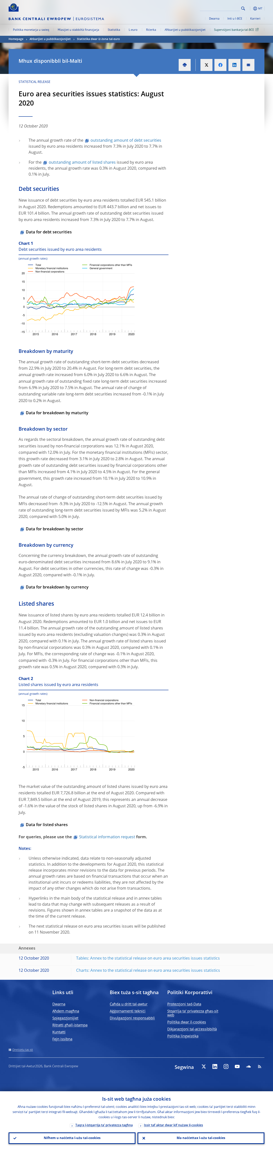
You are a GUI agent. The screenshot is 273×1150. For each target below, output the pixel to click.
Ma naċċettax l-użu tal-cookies (201, 1138)
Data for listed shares (47, 825)
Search (243, 8)
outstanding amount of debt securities (126, 141)
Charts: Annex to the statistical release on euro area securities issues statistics (148, 971)
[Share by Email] (248, 65)
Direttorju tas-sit (22, 1049)
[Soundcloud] (248, 1066)
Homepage (16, 39)
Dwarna (214, 18)
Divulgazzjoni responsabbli (132, 1018)
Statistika (114, 30)
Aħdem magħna (65, 1011)
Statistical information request (107, 837)
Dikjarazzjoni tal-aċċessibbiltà (192, 1029)
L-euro (133, 30)
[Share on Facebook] (220, 65)
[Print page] (185, 65)
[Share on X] (206, 65)
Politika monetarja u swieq (31, 30)
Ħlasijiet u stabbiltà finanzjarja (78, 30)
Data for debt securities (49, 232)
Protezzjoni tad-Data (184, 1004)
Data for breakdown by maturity (57, 413)
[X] (203, 1066)
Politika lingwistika (182, 1036)
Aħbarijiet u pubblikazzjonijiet (185, 30)
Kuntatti (59, 1032)
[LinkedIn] (215, 1066)
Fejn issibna (62, 1039)
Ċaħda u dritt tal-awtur (128, 1004)
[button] (250, 8)
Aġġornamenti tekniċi (127, 1011)
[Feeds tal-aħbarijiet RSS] (259, 1066)
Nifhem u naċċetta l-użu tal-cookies (72, 1138)
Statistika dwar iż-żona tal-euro (98, 39)
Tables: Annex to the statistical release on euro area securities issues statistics (148, 959)
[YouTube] (237, 1066)
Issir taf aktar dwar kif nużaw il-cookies (173, 1125)
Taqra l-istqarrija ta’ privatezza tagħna (104, 1125)
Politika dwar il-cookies (186, 1022)
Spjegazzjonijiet (65, 1018)
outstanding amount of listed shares (82, 163)
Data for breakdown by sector (54, 529)
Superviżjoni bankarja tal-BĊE (234, 30)
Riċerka (151, 30)
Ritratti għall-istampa (70, 1025)
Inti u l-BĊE (234, 18)
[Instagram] (226, 1066)
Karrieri (255, 18)
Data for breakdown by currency (57, 587)
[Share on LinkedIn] (234, 65)
